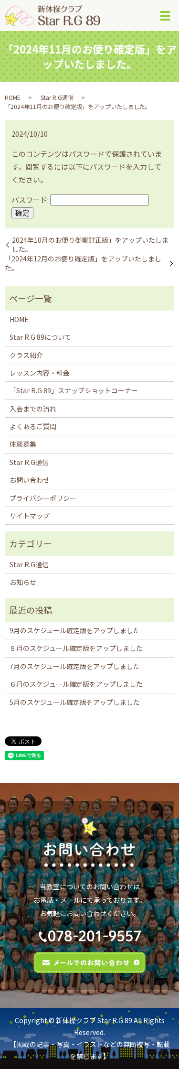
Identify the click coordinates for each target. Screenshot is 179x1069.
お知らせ (23, 582)
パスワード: (30, 199)
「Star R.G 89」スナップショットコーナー (74, 390)
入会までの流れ (33, 408)
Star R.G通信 (57, 97)
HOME (13, 97)
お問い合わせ (30, 480)
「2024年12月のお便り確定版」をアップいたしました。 (83, 263)
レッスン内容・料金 (40, 373)
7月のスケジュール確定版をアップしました (75, 666)
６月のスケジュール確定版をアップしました (76, 684)
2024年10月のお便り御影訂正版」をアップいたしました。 (90, 245)
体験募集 (23, 444)
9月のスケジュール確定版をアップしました (75, 630)
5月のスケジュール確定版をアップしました (75, 702)
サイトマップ (30, 515)
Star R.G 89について (40, 337)
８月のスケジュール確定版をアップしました (76, 648)
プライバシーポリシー (43, 498)
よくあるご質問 (33, 426)
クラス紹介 (26, 355)
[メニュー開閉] (165, 16)
